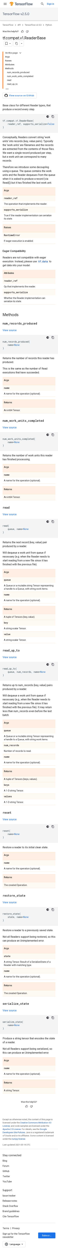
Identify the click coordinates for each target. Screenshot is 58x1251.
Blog (5, 1160)
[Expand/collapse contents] (20, 53)
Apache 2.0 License (12, 1129)
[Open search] (42, 4)
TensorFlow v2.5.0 (16, 14)
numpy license (18, 1139)
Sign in (50, 4)
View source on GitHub (21, 95)
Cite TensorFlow (11, 1216)
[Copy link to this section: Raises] (14, 228)
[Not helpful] (27, 31)
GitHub (6, 1171)
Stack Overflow (10, 1206)
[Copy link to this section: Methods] (22, 315)
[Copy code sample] (52, 116)
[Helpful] (22, 31)
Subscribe (47, 1235)
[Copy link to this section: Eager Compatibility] (29, 251)
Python (49, 25)
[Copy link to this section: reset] (14, 813)
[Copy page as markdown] (16, 43)
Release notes (10, 1201)
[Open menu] (5, 4)
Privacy (16, 1228)
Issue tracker (9, 1195)
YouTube (7, 1181)
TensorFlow (8, 25)
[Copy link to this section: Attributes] (17, 273)
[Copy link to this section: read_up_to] (23, 651)
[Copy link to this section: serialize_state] (32, 1004)
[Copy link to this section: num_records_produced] (40, 324)
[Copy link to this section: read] (13, 508)
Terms (6, 1228)
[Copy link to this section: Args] (12, 191)
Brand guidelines (11, 1211)
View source (10, 330)
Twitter (6, 1176)
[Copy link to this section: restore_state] (28, 896)
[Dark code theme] (47, 116)
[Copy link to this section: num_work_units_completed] (47, 421)
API (19, 25)
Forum (6, 1166)
